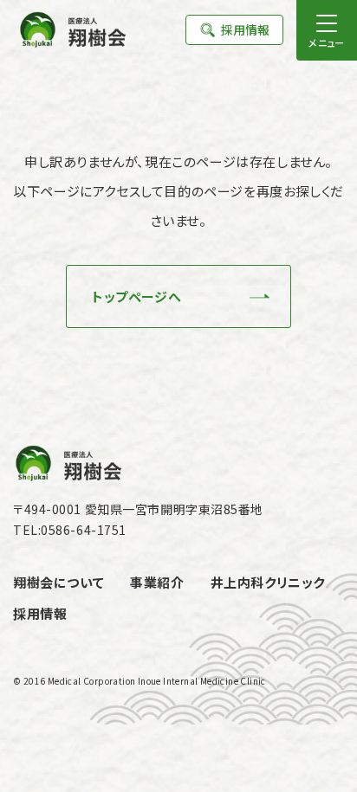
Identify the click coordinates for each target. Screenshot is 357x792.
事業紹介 (157, 582)
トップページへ (136, 296)
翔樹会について (58, 582)
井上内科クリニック (268, 582)
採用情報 (245, 29)
